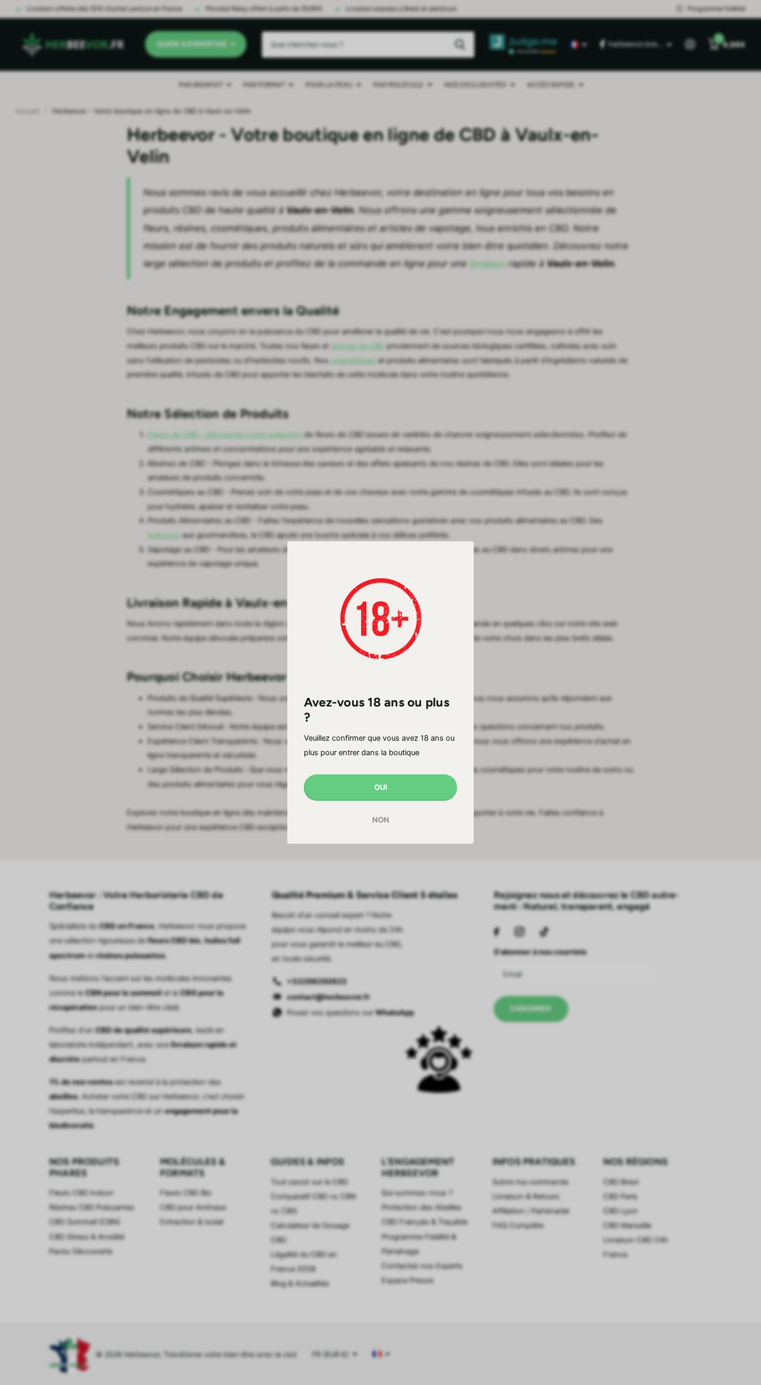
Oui (380, 787)
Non (380, 819)
